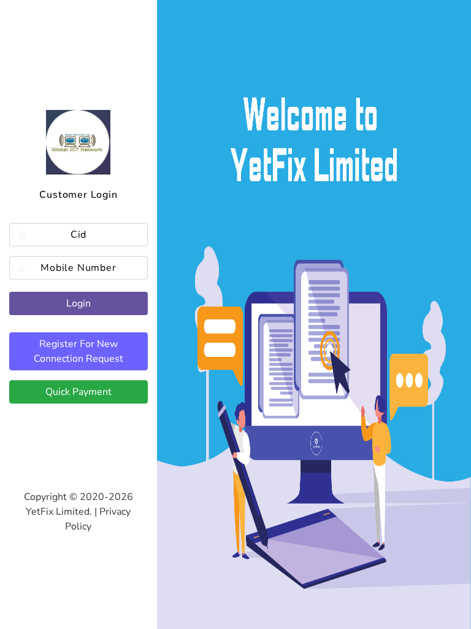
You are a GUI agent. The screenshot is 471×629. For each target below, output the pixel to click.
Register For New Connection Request (78, 351)
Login (78, 303)
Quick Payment (78, 392)
